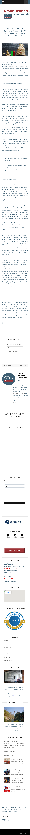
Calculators (7, 654)
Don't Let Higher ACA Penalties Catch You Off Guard (18, 789)
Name (5, 481)
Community (7, 657)
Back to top (23, 833)
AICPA (6, 641)
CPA (5, 650)
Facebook (8, 537)
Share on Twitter (16, 347)
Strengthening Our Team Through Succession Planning (17, 772)
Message (6, 492)
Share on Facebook (15, 344)
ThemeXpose (5, 830)
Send (14, 503)
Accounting (7, 647)
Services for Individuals (11, 755)
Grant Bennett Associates (22, 376)
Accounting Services (10, 751)
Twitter (22, 537)
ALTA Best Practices (10, 644)
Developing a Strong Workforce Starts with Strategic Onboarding (17, 781)
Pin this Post (16, 351)
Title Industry (8, 660)
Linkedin (15, 537)
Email (5, 486)
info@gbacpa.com (19, 393)
